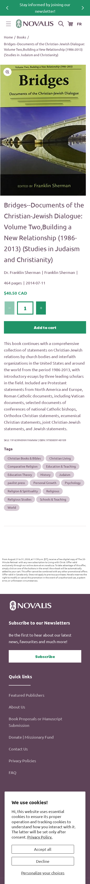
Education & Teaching (61, 466)
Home (8, 37)
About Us (17, 707)
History (45, 475)
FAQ (12, 772)
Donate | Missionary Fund (31, 737)
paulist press (16, 483)
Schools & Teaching (53, 499)
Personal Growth (44, 483)
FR (79, 23)
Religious (52, 491)
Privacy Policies (22, 760)
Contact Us (18, 749)
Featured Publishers (26, 695)
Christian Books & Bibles (24, 458)
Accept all (42, 849)
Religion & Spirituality (23, 491)
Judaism (64, 475)
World (12, 507)
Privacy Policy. (39, 837)
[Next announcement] (83, 8)
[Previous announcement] (7, 8)
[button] (8, 23)
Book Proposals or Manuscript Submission (35, 721)
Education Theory (20, 475)
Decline (42, 861)
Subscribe (45, 656)
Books (21, 37)
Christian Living (60, 458)
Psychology (73, 483)
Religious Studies (19, 499)
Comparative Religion (23, 466)
